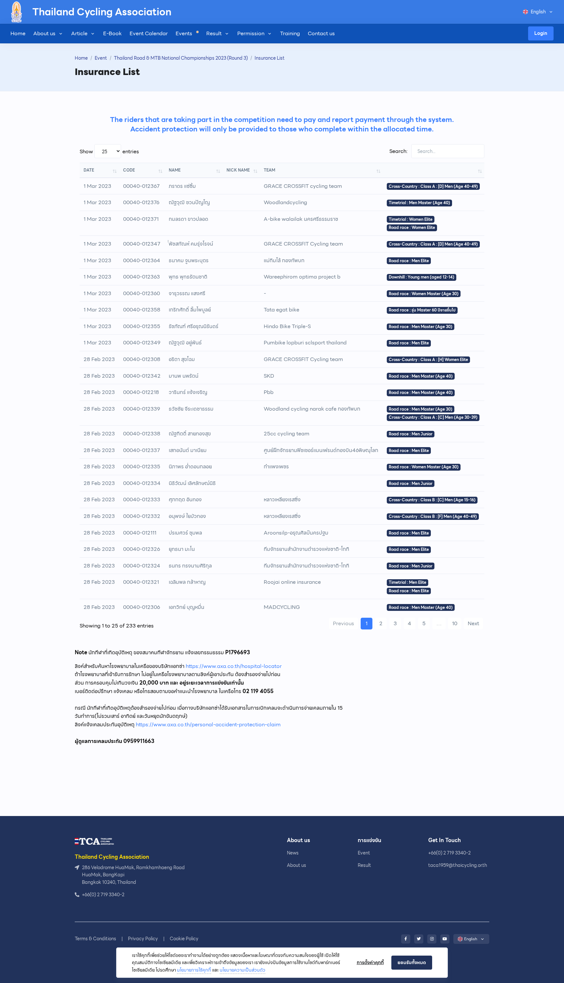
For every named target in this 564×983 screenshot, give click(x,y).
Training (290, 33)
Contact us (321, 33)
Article (79, 33)
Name (174, 170)
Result (214, 33)
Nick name (238, 170)
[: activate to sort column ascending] (433, 170)
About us (44, 33)
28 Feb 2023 (99, 359)
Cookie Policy (184, 938)
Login (540, 33)
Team (269, 170)
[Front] (94, 841)
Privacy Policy (143, 938)
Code (129, 170)
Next (473, 623)
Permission (250, 33)
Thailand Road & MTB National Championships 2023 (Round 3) (181, 58)
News (293, 852)
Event (101, 58)
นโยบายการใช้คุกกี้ (194, 970)
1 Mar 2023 (97, 186)
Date (89, 170)
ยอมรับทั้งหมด (412, 962)
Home (17, 33)
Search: (399, 151)
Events (185, 33)
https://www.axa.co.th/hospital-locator (234, 666)
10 (454, 623)
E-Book (112, 33)
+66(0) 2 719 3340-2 (449, 852)
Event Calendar (149, 33)
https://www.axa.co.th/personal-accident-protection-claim (208, 724)
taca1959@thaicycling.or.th (457, 865)
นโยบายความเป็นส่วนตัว (242, 970)
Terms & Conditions (95, 938)
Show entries (109, 151)
